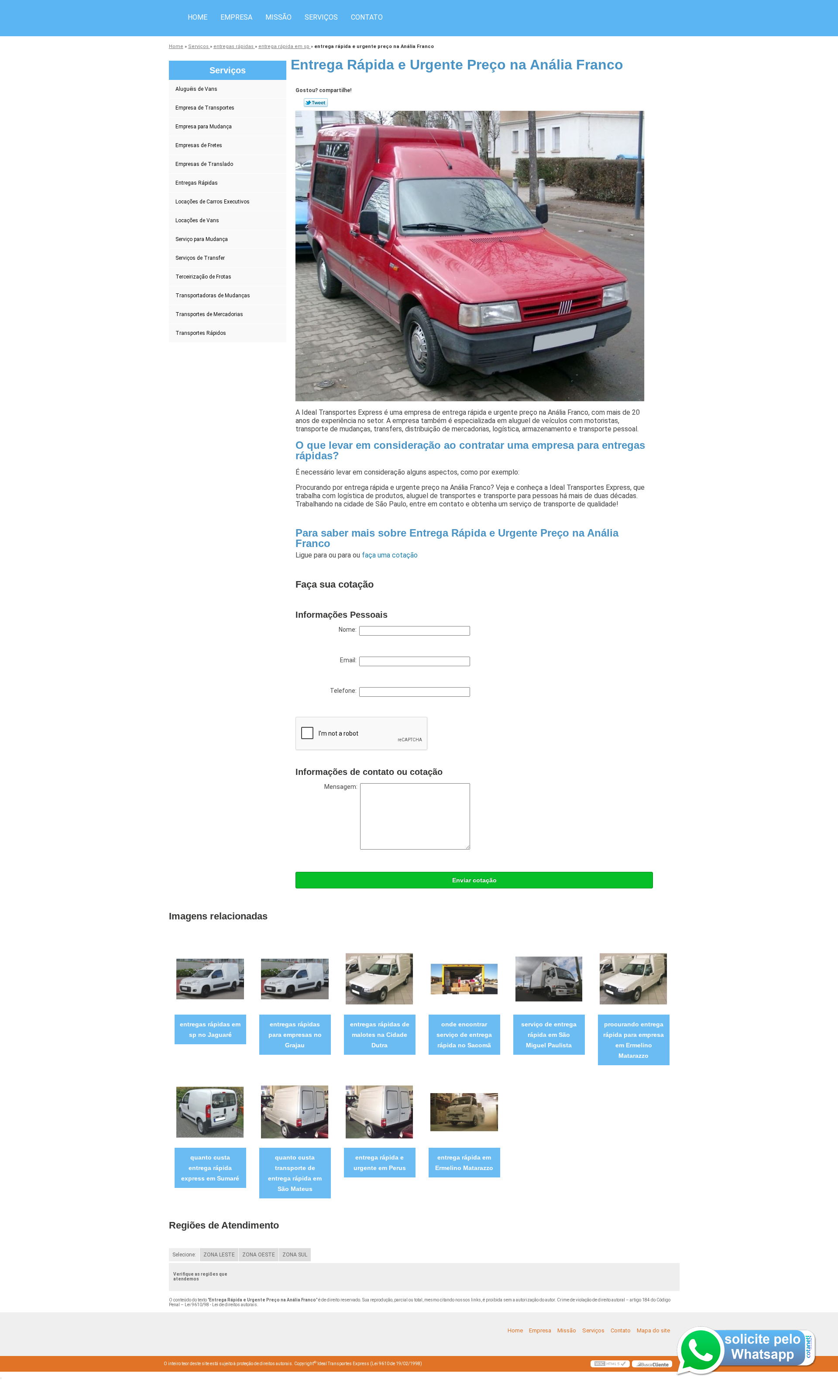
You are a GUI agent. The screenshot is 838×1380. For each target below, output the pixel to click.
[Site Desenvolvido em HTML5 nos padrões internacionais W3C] (610, 1363)
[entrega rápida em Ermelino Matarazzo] (464, 1112)
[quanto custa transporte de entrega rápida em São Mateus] (294, 1112)
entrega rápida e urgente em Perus (380, 1162)
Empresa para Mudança (203, 127)
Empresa (236, 17)
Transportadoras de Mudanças (212, 296)
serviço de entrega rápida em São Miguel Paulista (549, 1035)
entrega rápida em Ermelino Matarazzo (464, 1162)
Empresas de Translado (204, 164)
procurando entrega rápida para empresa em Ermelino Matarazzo (633, 1040)
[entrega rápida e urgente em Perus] (379, 1112)
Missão (278, 17)
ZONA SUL (294, 1255)
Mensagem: (342, 786)
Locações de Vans (197, 220)
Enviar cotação (474, 880)
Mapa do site (653, 1330)
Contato (367, 17)
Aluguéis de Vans (196, 89)
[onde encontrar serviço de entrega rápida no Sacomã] (464, 978)
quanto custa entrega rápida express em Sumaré (210, 1168)
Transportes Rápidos (200, 333)
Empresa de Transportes (204, 108)
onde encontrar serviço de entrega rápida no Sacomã (464, 1035)
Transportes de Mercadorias (209, 314)
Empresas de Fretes (198, 145)
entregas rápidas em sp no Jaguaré (210, 1029)
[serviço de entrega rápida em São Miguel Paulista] (548, 978)
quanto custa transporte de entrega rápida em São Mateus (295, 1173)
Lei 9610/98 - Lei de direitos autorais (221, 1304)
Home (197, 17)
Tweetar (316, 102)
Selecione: (184, 1255)
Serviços (321, 17)
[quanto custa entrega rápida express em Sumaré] (210, 1112)
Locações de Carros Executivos (212, 202)
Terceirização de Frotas (203, 277)
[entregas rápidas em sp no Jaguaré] (210, 978)
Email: (349, 660)
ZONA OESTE (258, 1255)
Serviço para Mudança (201, 239)
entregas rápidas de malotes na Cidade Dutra (379, 1035)
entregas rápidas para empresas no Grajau (295, 1035)
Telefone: (344, 690)
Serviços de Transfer (200, 258)
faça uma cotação (390, 555)
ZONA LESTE (219, 1255)
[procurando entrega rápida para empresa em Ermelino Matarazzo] (633, 978)
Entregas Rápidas (196, 183)
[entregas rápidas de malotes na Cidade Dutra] (379, 978)
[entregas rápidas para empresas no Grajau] (294, 978)
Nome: (349, 629)
